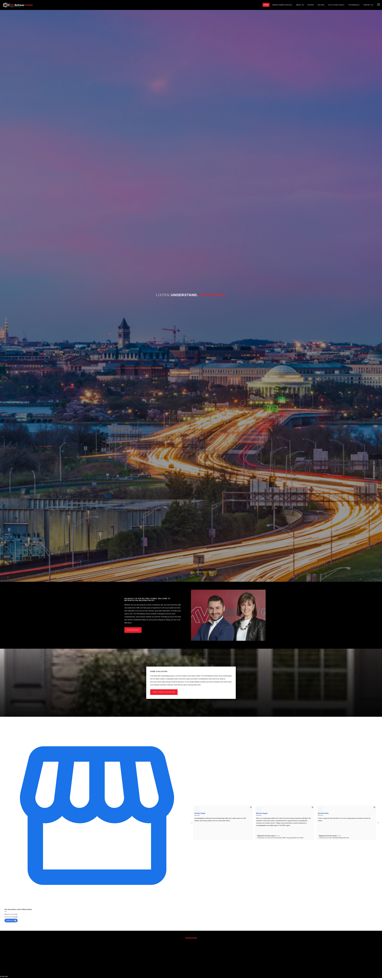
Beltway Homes (18, 5)
